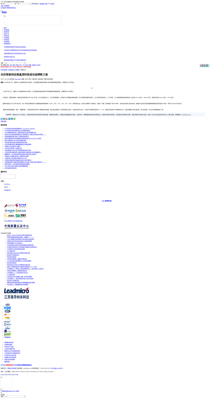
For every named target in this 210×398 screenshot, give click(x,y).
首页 (5, 28)
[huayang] (7, 332)
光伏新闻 (6, 47)
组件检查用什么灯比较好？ (15, 243)
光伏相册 (6, 41)
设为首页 (3, 7)
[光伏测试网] (4, 11)
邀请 (5, 121)
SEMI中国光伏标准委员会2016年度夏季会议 (17, 130)
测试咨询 (28, 50)
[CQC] (7, 305)
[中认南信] (7, 319)
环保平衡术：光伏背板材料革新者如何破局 (17, 164)
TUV (23, 65)
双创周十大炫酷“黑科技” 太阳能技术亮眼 (17, 156)
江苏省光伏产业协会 (10, 355)
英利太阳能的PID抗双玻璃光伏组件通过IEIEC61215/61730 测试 (23, 138)
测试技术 (6, 31)
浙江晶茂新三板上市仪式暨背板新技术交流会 (18, 150)
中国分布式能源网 (9, 359)
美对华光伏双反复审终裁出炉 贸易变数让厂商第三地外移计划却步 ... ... (25, 134)
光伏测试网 (4, 70)
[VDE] (7, 309)
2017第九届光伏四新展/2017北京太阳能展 (19, 261)
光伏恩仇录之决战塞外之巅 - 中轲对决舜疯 (19, 276)
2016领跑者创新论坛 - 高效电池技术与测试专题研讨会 (20, 132)
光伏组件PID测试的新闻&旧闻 (16, 249)
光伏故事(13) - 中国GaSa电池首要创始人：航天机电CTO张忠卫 (25, 268)
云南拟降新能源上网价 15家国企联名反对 (17, 136)
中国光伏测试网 (11, 368)
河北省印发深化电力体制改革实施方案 (16, 142)
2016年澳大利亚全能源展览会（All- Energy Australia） (20, 128)
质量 (30, 65)
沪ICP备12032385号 (56, 368)
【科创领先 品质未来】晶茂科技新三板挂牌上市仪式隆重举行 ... (23, 152)
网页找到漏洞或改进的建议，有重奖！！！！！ (21, 237)
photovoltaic (18, 79)
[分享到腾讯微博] (9, 119)
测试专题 (23, 50)
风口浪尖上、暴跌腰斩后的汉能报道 (17, 284)
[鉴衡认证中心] (7, 325)
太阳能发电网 (8, 344)
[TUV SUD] (7, 312)
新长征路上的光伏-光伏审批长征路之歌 (18, 253)
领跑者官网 (7, 43)
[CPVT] (7, 335)
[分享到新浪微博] (7, 119)
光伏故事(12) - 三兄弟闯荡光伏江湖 (17, 272)
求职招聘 (6, 53)
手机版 (15, 365)
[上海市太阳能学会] (7, 315)
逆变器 (34, 65)
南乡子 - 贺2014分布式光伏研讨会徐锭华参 (19, 235)
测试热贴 (34, 50)
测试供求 (6, 39)
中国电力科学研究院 (10, 357)
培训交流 (12, 53)
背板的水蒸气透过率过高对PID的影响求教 (19, 241)
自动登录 (35, 3)
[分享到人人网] (12, 119)
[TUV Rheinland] (7, 328)
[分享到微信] (14, 119)
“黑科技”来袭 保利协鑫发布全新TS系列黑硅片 (18, 160)
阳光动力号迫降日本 (13, 255)
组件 (14, 65)
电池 (17, 65)
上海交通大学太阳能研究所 (12, 353)
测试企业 (17, 47)
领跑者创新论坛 (11, 7)
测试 (7, 65)
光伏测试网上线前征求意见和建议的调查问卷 (20, 245)
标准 (26, 65)
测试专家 (17, 53)
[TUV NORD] (7, 322)
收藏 (2, 121)
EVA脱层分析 (11, 251)
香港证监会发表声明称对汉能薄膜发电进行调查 (21, 282)
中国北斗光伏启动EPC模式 (12, 146)
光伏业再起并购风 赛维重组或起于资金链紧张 (18, 144)
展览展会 (6, 60)
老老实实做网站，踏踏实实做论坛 (17, 259)
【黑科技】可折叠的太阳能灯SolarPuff (16, 158)
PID (20, 65)
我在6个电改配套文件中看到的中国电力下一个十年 (22, 266)
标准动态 (23, 47)
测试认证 (12, 56)
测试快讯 (12, 47)
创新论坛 (12, 60)
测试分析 (17, 50)
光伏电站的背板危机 (11, 168)
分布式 (38, 65)
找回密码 (42, 3)
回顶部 (3, 394)
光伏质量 (12, 50)
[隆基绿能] (7, 337)
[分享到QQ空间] (4, 119)
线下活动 (23, 53)
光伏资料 (6, 37)
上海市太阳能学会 (9, 349)
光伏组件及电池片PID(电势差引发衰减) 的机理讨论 (22, 247)
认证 (11, 65)
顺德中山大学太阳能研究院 (12, 351)
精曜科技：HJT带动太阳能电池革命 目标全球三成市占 (20, 154)
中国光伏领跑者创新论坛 (24, 365)
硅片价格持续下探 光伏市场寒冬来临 (15, 140)
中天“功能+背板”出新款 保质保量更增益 (16, 166)
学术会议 (17, 60)
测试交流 (6, 35)
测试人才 (6, 33)
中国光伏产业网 (9, 346)
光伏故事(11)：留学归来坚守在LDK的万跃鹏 (20, 278)
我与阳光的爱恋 (11, 257)
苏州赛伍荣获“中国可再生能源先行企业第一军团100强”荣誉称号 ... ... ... (25, 162)
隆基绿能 (7, 361)
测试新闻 (6, 29)
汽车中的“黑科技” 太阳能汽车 (13, 148)
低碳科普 (23, 60)
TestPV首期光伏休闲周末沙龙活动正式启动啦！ (21, 239)
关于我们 (3, 365)
